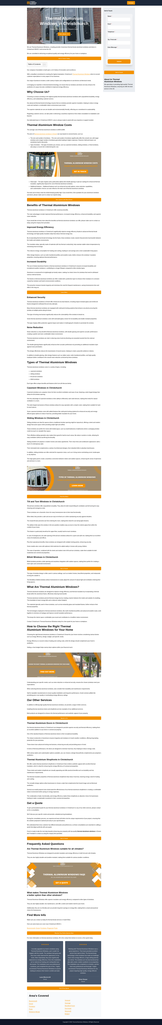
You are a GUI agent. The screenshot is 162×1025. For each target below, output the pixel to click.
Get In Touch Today (64, 58)
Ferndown (43, 928)
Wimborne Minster (34, 1012)
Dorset (38, 928)
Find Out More (64, 496)
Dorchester (68, 1008)
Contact (131, 3)
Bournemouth (31, 928)
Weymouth (68, 1011)
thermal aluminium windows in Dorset (45, 134)
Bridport (67, 1014)
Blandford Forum (70, 1006)
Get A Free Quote (64, 988)
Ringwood (50, 928)
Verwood (67, 1000)
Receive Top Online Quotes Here (64, 933)
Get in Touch (64, 568)
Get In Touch (119, 72)
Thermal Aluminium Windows (81, 74)
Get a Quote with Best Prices (64, 199)
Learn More (64, 292)
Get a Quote (62, 34)
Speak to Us (64, 718)
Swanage (68, 1003)
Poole (56, 928)
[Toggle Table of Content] (43, 64)
